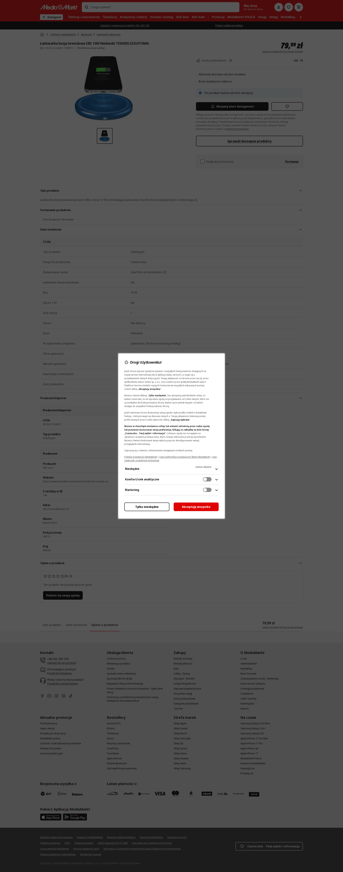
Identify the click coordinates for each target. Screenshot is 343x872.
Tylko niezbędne (147, 507)
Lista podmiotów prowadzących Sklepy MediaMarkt (184, 456)
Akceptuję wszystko (196, 507)
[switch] (207, 479)
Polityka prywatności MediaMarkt (140, 456)
